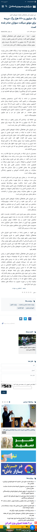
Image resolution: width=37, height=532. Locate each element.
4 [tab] (2, 402)
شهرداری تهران (30, 308)
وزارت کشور (14, 305)
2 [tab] (7, 402)
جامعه (24, 288)
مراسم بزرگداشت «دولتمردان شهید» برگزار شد (21, 510)
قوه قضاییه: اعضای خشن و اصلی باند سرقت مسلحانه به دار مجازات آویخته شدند (18, 507)
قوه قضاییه (20, 308)
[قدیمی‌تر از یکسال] (27, 340)
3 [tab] (5, 402)
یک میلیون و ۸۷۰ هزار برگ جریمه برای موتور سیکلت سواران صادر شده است (18, 23)
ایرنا (20, 7)
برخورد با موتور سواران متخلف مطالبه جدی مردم (27, 348)
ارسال (3, 392)
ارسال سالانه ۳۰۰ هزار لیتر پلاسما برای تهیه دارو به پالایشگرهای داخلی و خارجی (20, 519)
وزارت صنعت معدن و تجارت (26, 305)
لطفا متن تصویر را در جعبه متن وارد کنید (24, 385)
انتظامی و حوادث (16, 288)
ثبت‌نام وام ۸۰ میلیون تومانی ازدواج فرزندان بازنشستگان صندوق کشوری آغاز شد (18, 492)
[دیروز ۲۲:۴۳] (18, 415)
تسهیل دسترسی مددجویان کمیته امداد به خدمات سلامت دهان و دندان (18, 487)
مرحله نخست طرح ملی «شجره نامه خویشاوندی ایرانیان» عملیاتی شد (18, 483)
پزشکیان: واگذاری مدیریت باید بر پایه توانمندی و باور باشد (19, 430)
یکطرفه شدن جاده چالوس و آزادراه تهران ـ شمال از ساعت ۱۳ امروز (17, 502)
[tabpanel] (18, 419)
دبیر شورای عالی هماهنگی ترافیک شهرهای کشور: (23, 15)
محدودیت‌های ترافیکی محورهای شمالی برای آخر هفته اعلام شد (18, 514)
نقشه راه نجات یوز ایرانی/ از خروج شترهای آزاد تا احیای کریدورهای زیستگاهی (19, 497)
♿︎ (32, 527)
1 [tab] (9, 402)
